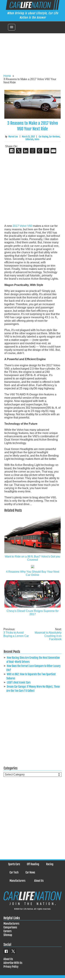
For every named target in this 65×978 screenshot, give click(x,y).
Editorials (29, 139)
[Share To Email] (53, 150)
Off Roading (33, 864)
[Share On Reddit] (32, 150)
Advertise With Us (12, 963)
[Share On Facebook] (12, 150)
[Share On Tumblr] (39, 150)
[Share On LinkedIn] (25, 150)
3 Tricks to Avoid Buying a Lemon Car (16, 632)
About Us (39, 880)
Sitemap (7, 935)
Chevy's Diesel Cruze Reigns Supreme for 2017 (33, 612)
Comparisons (10, 927)
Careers (7, 931)
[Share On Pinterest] (46, 150)
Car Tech (14, 872)
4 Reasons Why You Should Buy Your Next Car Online (32, 573)
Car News (30, 872)
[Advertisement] (32, 51)
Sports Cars (14, 864)
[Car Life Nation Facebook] (6, 951)
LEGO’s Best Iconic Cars (19, 682)
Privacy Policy (10, 966)
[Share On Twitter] (18, 150)
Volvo (36, 139)
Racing (49, 864)
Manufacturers (17, 880)
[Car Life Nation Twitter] (13, 951)
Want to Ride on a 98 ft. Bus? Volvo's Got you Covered (32, 558)
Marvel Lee (13, 136)
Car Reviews (54, 136)
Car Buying (43, 136)
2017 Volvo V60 (22, 225)
